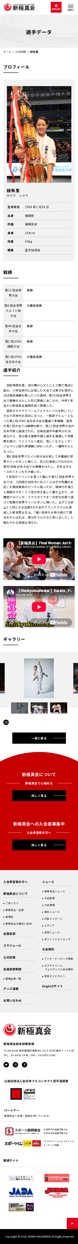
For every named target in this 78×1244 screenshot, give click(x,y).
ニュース (48, 882)
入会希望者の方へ (15, 882)
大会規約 (48, 949)
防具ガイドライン (54, 976)
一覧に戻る (39, 738)
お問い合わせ (12, 1000)
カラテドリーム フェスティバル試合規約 (57, 967)
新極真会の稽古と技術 (18, 923)
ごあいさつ (12, 903)
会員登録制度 (12, 969)
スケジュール (12, 945)
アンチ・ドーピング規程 (58, 958)
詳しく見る (39, 796)
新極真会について (15, 893)
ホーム (7, 51)
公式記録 (20, 51)
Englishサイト (52, 986)
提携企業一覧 (13, 978)
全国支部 (9, 933)
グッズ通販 (11, 988)
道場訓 (9, 916)
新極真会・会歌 (14, 910)
